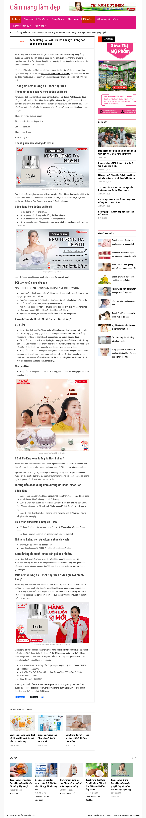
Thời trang (73, 19)
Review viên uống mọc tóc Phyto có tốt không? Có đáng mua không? (71, 783)
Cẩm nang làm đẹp (35, 7)
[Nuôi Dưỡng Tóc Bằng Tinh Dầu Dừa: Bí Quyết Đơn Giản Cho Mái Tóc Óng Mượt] (97, 770)
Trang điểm (57, 19)
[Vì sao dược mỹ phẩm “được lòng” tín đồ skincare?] (50, 724)
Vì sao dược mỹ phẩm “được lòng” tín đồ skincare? (47, 738)
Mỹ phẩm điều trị (36, 32)
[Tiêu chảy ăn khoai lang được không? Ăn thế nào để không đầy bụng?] (21, 770)
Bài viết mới (108, 39)
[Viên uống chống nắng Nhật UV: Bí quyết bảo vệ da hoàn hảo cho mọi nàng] (22, 724)
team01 (22, 42)
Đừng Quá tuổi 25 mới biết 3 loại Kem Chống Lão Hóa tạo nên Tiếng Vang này (124, 353)
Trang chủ (14, 32)
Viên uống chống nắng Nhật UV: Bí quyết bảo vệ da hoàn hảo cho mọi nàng (22, 738)
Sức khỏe (14, 793)
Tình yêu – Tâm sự (21, 25)
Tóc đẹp (43, 19)
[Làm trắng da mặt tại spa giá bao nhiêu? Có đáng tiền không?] (78, 724)
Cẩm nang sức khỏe (107, 19)
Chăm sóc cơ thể (42, 796)
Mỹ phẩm (88, 19)
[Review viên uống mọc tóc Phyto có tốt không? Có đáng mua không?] (71, 770)
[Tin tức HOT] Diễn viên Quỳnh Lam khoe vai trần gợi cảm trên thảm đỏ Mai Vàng (116, 176)
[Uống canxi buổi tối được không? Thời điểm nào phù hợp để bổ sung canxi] (46, 770)
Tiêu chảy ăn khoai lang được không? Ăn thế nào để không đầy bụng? (21, 783)
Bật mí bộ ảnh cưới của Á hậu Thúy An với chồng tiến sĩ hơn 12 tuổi (117, 201)
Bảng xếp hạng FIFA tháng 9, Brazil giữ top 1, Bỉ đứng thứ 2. (115, 164)
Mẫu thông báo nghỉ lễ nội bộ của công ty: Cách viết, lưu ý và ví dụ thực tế (117, 152)
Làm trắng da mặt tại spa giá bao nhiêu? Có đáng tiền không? (77, 738)
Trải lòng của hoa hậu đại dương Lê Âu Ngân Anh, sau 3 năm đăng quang (115, 189)
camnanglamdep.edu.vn (130, 815)
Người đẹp (40, 25)
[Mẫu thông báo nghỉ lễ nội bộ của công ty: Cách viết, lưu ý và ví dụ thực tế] (117, 138)
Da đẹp (15, 19)
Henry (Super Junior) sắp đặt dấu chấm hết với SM (116, 213)
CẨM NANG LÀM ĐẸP (103, 815)
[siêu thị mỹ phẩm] (119, 78)
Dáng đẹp (29, 19)
